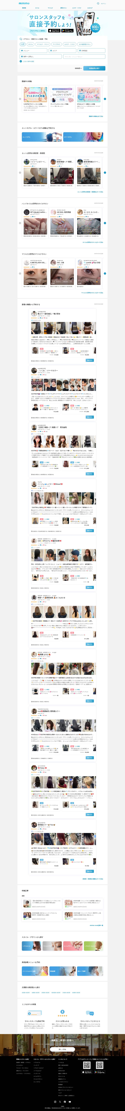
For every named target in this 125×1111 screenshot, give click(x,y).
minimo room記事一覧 (96, 925)
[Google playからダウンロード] (99, 1072)
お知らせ (60, 1068)
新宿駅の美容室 (45, 992)
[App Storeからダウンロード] (86, 1072)
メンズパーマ (37, 1073)
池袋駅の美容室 (35, 992)
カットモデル (37, 1081)
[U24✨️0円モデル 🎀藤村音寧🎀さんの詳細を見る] (62, 563)
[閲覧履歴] (98, 3)
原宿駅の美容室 (26, 992)
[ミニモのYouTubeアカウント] (70, 1102)
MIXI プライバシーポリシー (65, 1090)
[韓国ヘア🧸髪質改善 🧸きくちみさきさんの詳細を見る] (62, 620)
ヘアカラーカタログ (38, 1068)
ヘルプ (60, 1093)
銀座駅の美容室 (76, 992)
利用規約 (60, 1084)
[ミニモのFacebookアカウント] (65, 1102)
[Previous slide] (20, 99)
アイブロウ (56, 44)
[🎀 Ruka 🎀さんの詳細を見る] (62, 790)
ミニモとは (61, 1062)
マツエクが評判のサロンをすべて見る (92, 293)
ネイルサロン (19, 1065)
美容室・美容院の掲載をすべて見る (93, 879)
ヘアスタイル (37, 1062)
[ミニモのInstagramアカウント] (55, 1102)
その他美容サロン (85, 44)
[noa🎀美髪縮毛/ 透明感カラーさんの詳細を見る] (62, 733)
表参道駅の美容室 (56, 992)
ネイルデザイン (37, 1076)
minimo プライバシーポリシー (65, 1087)
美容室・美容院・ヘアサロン (23, 1062)
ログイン (103, 3)
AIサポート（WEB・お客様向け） (66, 1095)
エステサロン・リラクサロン (23, 1073)
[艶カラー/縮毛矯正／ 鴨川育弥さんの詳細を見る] (62, 336)
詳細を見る (90, 360)
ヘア (22, 44)
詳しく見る (62, 1049)
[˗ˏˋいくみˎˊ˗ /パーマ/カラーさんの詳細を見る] (62, 393)
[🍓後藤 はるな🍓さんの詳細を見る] (62, 677)
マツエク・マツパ (43, 44)
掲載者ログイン (62, 1079)
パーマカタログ (37, 1070)
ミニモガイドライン (63, 1081)
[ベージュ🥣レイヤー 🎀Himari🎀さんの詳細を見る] (62, 506)
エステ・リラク (69, 44)
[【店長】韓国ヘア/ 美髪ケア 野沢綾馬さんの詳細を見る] (62, 450)
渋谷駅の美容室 (66, 992)
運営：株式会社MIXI (63, 1065)
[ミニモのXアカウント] (60, 1102)
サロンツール (61, 1076)
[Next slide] (105, 99)
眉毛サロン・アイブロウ (22, 1070)
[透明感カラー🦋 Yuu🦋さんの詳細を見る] (62, 847)
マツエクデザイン (38, 1079)
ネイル (30, 44)
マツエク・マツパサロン (22, 1068)
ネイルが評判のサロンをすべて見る (93, 242)
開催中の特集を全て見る (96, 116)
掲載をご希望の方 (62, 1073)
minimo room (61, 1070)
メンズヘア (36, 1065)
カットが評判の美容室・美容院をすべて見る (90, 192)
